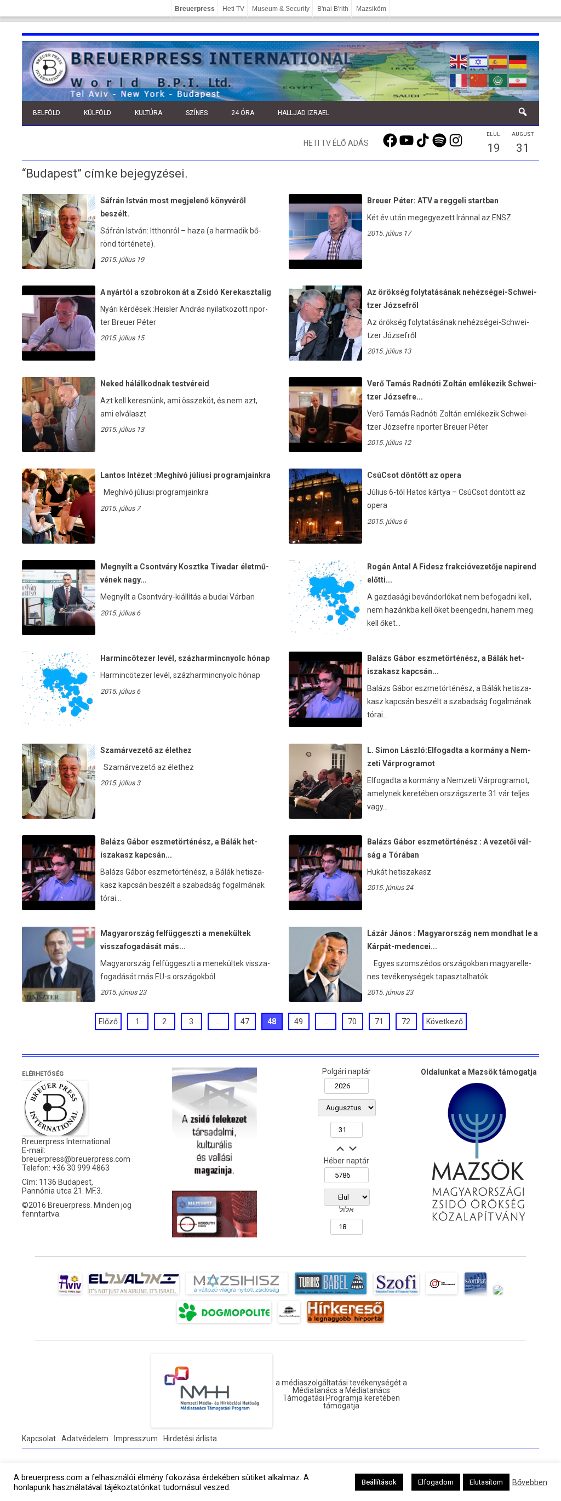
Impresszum (136, 1438)
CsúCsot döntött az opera (414, 475)
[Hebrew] (479, 60)
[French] (459, 79)
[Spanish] (498, 60)
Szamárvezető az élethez (146, 750)
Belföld (46, 113)
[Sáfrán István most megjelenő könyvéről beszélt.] (58, 266)
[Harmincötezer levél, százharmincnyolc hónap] (58, 673)
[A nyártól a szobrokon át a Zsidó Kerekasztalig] (58, 357)
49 (298, 1021)
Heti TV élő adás (336, 143)
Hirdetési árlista (190, 1438)
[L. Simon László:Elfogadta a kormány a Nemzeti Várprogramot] (325, 816)
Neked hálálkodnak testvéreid (154, 383)
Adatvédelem (84, 1438)
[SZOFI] (396, 1294)
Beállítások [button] (379, 1482)
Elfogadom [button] (436, 1482)
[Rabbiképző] (498, 1294)
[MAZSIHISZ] (237, 1294)
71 (379, 1021)
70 (352, 1021)
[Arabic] (498, 79)
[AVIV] (70, 1294)
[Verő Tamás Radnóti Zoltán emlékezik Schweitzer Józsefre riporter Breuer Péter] (325, 449)
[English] (459, 60)
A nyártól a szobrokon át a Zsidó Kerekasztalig (185, 292)
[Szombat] (475, 1294)
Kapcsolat (39, 1438)
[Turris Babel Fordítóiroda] (330, 1294)
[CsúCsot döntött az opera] (325, 541)
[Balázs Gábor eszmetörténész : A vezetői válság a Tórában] (325, 907)
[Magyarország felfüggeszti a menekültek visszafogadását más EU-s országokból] (58, 999)
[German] (518, 60)
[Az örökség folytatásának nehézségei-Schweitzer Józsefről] (325, 357)
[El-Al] (134, 1294)
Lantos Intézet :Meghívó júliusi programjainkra (185, 475)
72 (406, 1021)
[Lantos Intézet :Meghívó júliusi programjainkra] (58, 541)
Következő (444, 1021)
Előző (108, 1021)
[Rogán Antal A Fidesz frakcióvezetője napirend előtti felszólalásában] (325, 582)
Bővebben (529, 1482)
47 (245, 1021)
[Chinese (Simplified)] (479, 79)
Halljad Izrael (303, 113)
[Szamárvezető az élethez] (58, 816)
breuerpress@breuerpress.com (76, 1159)
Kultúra (148, 113)
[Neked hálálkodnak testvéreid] (58, 449)
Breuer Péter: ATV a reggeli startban (433, 200)
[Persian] (518, 79)
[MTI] (441, 1294)
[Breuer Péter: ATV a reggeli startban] (325, 266)
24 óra (242, 113)
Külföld (97, 113)
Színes (197, 113)
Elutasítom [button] (486, 1482)
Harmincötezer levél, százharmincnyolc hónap (185, 658)
